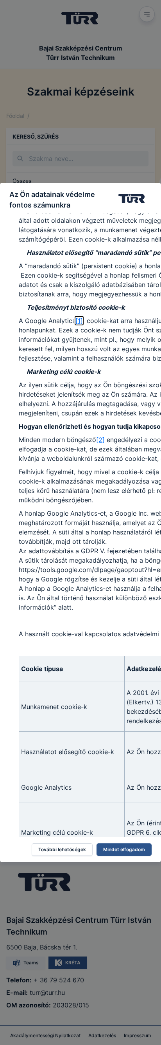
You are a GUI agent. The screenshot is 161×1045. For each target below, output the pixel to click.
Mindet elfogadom (124, 849)
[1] (79, 321)
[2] (100, 440)
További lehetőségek (62, 849)
